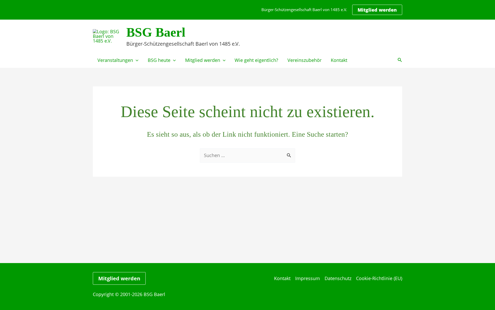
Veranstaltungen (115, 60)
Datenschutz (338, 278)
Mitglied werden (202, 60)
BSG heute (159, 60)
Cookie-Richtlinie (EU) (379, 278)
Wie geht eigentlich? (256, 60)
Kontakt (339, 60)
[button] (377, 10)
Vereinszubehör (304, 60)
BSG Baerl (155, 32)
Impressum (307, 278)
